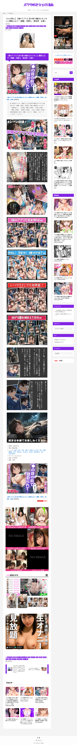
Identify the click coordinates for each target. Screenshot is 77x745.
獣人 (7, 27)
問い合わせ (38, 740)
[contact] (39, 737)
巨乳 (27, 26)
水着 (45, 26)
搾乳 (34, 26)
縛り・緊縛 (21, 27)
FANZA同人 (9, 29)
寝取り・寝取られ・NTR (20, 26)
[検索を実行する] (71, 72)
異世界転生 (16, 27)
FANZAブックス (60, 339)
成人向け (30, 26)
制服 (14, 26)
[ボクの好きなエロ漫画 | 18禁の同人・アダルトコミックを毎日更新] (38, 5)
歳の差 (41, 26)
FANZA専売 (9, 26)
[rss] (37, 737)
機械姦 (37, 26)
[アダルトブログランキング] (60, 360)
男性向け (10, 27)
